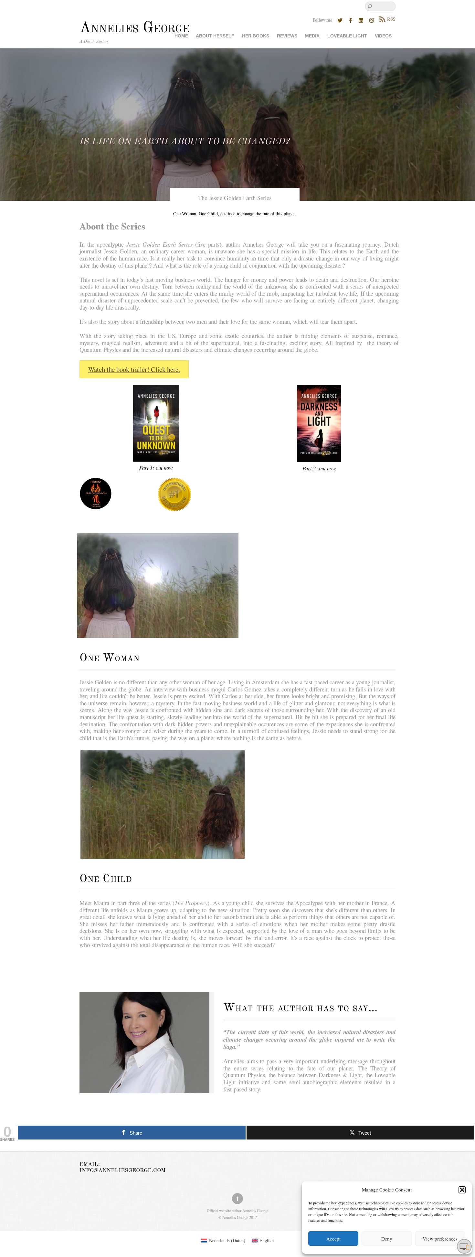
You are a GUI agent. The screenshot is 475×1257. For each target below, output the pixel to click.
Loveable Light (347, 36)
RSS (391, 19)
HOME (181, 36)
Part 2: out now (319, 468)
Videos (383, 36)
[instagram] (372, 19)
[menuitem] (223, 1240)
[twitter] (340, 19)
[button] (462, 1190)
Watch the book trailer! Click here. (134, 369)
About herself (215, 36)
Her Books (255, 36)
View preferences (440, 1238)
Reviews (287, 36)
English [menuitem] (266, 1240)
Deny (386, 1238)
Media (312, 36)
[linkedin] (361, 19)
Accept (333, 1238)
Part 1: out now (156, 467)
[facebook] (350, 19)
